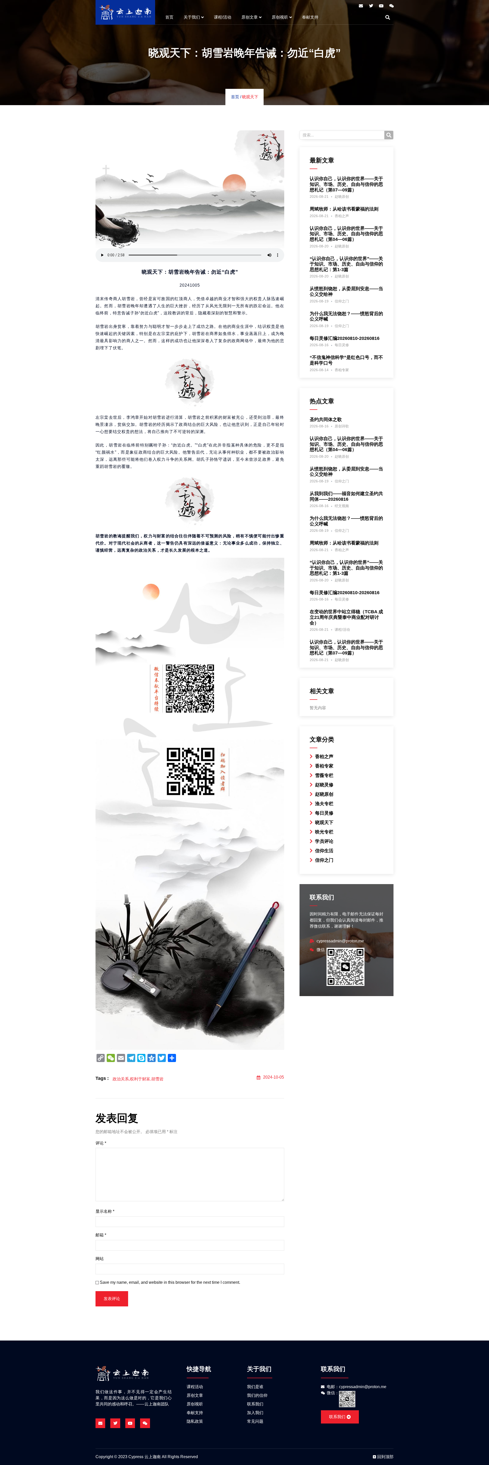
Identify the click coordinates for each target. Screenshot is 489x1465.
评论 (101, 1143)
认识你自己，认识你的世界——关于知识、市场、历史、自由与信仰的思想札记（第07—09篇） (346, 184)
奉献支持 (310, 17)
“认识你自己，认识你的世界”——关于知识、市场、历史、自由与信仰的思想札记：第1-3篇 (346, 264)
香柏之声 (342, 216)
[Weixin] (391, 6)
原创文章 (249, 17)
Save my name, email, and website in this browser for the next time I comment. (170, 1282)
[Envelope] (361, 6)
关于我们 (192, 17)
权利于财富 (140, 1079)
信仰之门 (342, 301)
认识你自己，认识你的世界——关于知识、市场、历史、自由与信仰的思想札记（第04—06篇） (346, 234)
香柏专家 (342, 370)
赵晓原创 (342, 196)
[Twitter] (371, 6)
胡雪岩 (157, 1079)
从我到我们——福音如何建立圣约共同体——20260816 (346, 496)
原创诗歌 (342, 426)
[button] (388, 17)
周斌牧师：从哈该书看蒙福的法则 (344, 209)
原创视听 (280, 17)
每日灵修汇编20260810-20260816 (344, 338)
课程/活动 (222, 17)
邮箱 (101, 1235)
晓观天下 (250, 97)
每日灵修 (342, 345)
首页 (169, 17)
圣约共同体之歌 (326, 419)
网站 (100, 1259)
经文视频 (342, 506)
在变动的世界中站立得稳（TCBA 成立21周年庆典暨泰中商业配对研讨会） (346, 617)
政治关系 (121, 1079)
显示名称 (105, 1211)
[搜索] (388, 135)
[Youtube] (381, 6)
